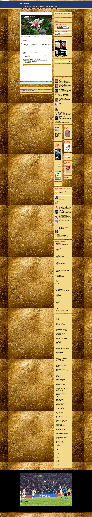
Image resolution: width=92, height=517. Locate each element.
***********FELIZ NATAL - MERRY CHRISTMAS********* (62, 345)
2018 (56, 320)
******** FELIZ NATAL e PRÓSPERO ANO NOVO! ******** (62, 355)
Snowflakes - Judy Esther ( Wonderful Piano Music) (61, 359)
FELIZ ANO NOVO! (62, 116)
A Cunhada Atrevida (59, 430)
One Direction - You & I (59, 441)
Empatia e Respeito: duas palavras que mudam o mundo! (62, 245)
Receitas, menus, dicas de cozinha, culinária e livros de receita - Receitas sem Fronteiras (62, 311)
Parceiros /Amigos (54, 8)
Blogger (57, 510)
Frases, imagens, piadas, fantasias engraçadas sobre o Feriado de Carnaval (63, 272)
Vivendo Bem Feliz (58, 243)
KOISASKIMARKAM (59, 275)
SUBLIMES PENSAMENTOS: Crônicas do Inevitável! (62, 294)
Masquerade (57, 298)
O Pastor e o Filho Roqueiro (60, 415)
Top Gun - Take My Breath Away (61, 380)
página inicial (23, 8)
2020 (56, 318)
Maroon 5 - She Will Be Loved (60, 425)
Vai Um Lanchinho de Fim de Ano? (61, 330)
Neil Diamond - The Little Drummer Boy (62, 401)
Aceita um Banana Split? (60, 407)
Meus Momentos (47, 8)
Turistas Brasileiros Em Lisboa (60, 331)
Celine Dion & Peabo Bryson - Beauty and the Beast (62, 364)
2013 (56, 464)
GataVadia (26, 52)
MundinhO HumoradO (59, 301)
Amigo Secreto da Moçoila (62, 84)
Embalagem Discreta (59, 337)
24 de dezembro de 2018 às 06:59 (36, 59)
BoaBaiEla (24, 4)
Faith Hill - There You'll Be (60, 376)
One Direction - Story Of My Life (61, 367)
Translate (61, 34)
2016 (56, 460)
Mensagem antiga (49, 82)
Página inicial (37, 82)
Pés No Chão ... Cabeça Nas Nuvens (61, 416)
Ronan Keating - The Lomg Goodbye (61, 409)
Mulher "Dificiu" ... (59, 343)
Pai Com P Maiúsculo (59, 361)
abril (57, 453)
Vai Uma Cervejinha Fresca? (60, 408)
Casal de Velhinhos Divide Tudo (61, 403)
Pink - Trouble (58, 342)
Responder (25, 65)
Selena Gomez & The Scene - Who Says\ (64, 229)
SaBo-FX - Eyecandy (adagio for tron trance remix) (63, 305)
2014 (56, 462)
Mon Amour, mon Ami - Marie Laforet (64, 107)
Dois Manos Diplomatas (59, 390)
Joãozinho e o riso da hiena (63, 215)
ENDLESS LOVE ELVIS (59, 289)
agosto (58, 448)
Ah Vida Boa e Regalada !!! (60, 413)
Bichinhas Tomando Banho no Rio (61, 335)
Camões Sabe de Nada (59, 351)
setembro (58, 446)
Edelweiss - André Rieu (59, 352)
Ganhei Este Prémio (61, 89)
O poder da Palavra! (58, 295)
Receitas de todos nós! (59, 252)
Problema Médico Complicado (60, 369)
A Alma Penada (58, 349)
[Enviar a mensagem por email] (34, 36)
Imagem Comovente (59, 424)
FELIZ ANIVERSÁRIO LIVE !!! (60, 112)
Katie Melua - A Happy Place (60, 324)
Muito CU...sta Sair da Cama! (60, 379)
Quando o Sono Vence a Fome (60, 428)
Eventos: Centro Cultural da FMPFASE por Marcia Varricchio (62, 267)
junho (58, 450)
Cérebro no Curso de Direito (60, 259)
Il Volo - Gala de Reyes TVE (60, 371)
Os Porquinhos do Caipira (60, 353)
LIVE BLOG (57, 283)
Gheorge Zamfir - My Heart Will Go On (62, 405)
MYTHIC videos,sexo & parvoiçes (60, 305)
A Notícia (60, 224)
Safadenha (57, 302)
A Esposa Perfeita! (59, 385)
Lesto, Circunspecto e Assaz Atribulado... (65, 205)
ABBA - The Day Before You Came (61, 437)
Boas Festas (58, 234)
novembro (58, 444)
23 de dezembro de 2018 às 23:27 (34, 52)
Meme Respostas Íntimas (62, 98)
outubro (58, 445)
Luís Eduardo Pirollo (28, 59)
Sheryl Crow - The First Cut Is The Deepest (62, 348)
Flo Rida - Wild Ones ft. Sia (60, 429)
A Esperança (57, 298)
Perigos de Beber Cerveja (60, 411)
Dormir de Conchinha (59, 325)
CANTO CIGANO (58, 266)
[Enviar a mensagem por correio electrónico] (32, 36)
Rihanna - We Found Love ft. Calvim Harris (61, 396)
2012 (56, 465)
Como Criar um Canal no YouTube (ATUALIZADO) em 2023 (60, 249)
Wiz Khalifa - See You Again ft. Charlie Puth (62, 389)
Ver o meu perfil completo (57, 139)
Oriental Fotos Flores (59, 255)
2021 (56, 316)
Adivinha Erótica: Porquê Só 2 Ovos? (64, 220)
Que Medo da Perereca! (59, 383)
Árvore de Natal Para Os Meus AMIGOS (63, 94)
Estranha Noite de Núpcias (60, 442)
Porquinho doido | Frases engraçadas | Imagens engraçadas (62, 271)
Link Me (35, 8)
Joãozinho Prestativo (59, 339)
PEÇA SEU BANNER (59, 286)
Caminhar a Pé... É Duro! (60, 347)
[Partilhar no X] (36, 36)
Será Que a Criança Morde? (60, 421)
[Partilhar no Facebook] (37, 36)
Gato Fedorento (58, 308)
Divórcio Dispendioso (59, 418)
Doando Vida (58, 262)
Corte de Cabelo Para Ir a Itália (61, 365)
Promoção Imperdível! (59, 341)
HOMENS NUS (61, 210)
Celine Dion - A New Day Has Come (61, 329)
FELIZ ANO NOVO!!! (59, 323)
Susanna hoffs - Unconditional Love (61, 338)
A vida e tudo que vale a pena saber (60, 263)
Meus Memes (41, 8)
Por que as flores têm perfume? (60, 256)
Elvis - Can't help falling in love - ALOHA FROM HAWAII (62, 291)
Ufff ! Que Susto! (58, 366)
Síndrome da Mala (59, 400)
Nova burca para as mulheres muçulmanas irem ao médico (65, 192)
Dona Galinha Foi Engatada (60, 432)
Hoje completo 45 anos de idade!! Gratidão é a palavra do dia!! (62, 280)
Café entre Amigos (58, 279)
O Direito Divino (58, 394)
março (58, 454)
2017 (56, 459)
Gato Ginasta (58, 357)
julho (57, 449)
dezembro (58, 322)
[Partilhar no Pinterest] (38, 36)
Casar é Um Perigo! (59, 438)
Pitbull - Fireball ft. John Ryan (61, 393)
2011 (56, 466)
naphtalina (48, 510)
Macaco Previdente (59, 381)
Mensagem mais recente (25, 82)
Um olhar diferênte (58, 284)
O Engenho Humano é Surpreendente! (62, 370)
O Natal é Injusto (58, 387)
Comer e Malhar (61, 103)
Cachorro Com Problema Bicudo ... (61, 439)
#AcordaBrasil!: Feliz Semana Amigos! (61, 276)
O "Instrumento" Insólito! (60, 434)
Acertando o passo (59, 375)
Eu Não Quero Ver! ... (59, 397)
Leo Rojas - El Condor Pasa (60, 412)
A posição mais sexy (61, 201)
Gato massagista (57, 121)
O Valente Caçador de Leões (60, 377)
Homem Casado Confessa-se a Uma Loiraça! (61, 328)
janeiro (58, 457)
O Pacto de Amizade (59, 436)
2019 (56, 319)
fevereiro (58, 456)
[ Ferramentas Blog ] (59, 247)
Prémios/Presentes (29, 8)
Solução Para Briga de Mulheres (61, 360)
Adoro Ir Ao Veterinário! (60, 391)
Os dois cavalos (61, 79)
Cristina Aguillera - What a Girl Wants (62, 417)
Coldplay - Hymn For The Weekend (61, 420)
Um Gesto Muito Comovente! (60, 422)
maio (57, 452)
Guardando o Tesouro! (59, 404)
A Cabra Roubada (59, 426)
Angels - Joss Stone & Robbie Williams (62, 433)
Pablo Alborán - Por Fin (60, 334)
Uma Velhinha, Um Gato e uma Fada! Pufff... (61, 374)
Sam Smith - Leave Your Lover (60, 384)
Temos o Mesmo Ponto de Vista (60, 333)
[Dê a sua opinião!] (35, 36)
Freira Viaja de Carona (59, 399)
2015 (56, 461)
